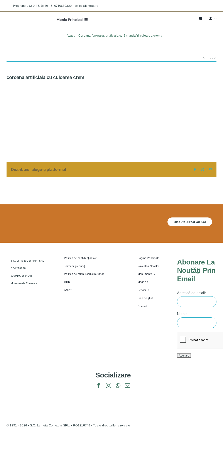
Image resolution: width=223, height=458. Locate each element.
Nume (182, 314)
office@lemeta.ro (86, 5)
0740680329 (63, 5)
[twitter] (192, 5)
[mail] (127, 385)
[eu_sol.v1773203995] (40, 441)
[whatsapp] (118, 385)
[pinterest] (208, 5)
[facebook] (185, 5)
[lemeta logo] (21, 17)
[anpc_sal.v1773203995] (169, 441)
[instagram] (200, 5)
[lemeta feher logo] (27, 219)
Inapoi (211, 57)
